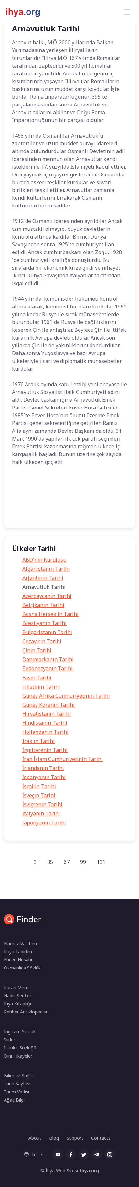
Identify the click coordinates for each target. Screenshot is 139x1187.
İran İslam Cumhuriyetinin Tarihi (62, 759)
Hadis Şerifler (17, 995)
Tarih (22, 487)
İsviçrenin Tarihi (42, 804)
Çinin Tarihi (36, 650)
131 (101, 862)
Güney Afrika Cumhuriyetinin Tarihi (66, 695)
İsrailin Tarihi (39, 786)
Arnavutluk (81, 487)
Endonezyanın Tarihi (47, 668)
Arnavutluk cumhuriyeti (39, 500)
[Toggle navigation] (127, 12)
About (34, 1138)
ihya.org (89, 1171)
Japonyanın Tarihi (44, 822)
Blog (54, 1138)
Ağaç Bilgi (14, 1100)
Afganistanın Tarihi (46, 568)
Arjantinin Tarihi (42, 577)
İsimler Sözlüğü (20, 1048)
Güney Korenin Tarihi (48, 704)
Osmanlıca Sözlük (22, 968)
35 (50, 862)
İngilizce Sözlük (20, 1031)
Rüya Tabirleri (18, 951)
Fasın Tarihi (36, 677)
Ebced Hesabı (18, 960)
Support (75, 1138)
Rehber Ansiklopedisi (25, 1012)
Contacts (101, 1138)
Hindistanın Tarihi (44, 722)
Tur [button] (34, 1154)
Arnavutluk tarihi (87, 500)
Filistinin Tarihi (41, 686)
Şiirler (9, 1039)
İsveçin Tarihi (38, 795)
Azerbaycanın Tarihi (46, 595)
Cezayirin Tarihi (41, 641)
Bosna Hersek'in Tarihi (50, 614)
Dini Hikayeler (18, 1056)
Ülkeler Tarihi (52, 513)
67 (67, 862)
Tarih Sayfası (17, 1084)
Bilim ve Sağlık (19, 1075)
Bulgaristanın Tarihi (47, 632)
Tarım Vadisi (16, 1092)
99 (83, 862)
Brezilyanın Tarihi (44, 623)
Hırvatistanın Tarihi (46, 713)
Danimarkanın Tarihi (48, 659)
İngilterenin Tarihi (45, 750)
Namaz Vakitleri (20, 943)
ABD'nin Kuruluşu (44, 559)
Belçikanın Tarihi (43, 605)
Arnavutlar (49, 487)
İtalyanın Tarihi (41, 813)
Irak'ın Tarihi (38, 741)
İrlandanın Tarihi (43, 768)
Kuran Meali (16, 987)
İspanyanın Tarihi (44, 777)
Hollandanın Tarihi (45, 731)
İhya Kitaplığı (17, 1004)
